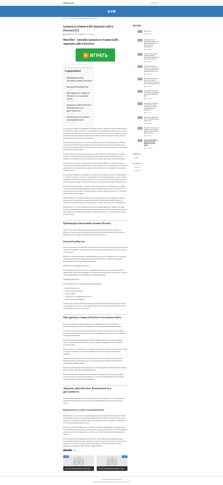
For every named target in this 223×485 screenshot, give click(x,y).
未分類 (74, 450)
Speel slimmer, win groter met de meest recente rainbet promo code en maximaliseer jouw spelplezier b (151, 106)
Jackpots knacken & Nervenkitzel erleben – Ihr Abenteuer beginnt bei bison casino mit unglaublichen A (151, 43)
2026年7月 (137, 167)
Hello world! (147, 31)
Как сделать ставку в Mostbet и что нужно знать (78, 96)
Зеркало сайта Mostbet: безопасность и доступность (79, 108)
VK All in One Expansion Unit (122, 482)
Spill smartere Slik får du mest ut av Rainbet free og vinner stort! (151, 118)
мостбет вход (81, 415)
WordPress (102, 482)
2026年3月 (137, 170)
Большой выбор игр (77, 86)
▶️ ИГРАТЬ (95, 55)
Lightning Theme (111, 482)
